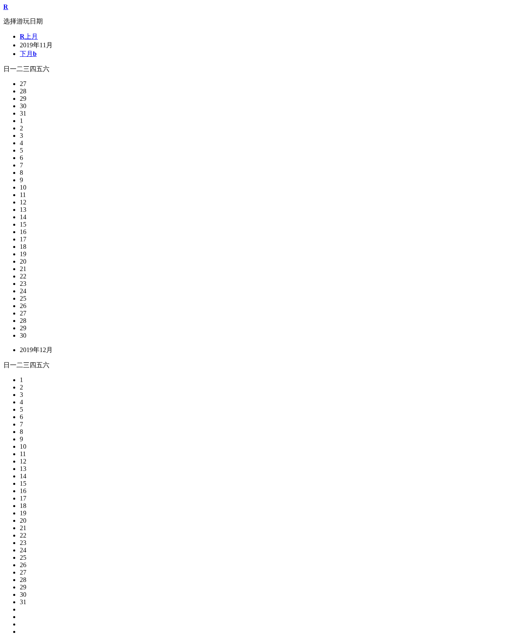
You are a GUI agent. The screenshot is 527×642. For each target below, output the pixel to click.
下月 (28, 53)
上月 (29, 36)
